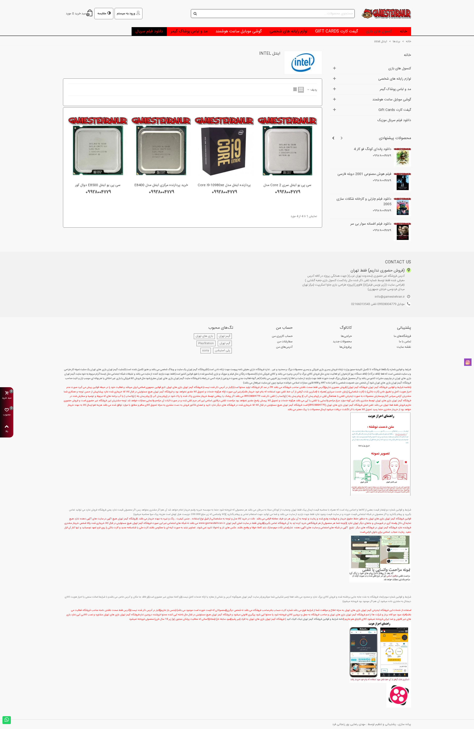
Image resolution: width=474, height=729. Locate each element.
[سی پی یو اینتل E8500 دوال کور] (98, 146)
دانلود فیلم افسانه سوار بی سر (370, 224)
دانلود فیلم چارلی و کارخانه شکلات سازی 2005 (363, 202)
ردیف (313, 90)
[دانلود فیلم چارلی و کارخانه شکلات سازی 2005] (402, 206)
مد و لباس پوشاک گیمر (189, 31)
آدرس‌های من (284, 347)
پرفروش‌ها (345, 347)
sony (205, 350)
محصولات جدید (342, 341)
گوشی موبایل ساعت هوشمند (239, 31)
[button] (341, 138)
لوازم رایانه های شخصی (288, 31)
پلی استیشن (222, 350)
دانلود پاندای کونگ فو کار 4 (372, 149)
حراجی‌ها (346, 336)
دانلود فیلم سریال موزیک (394, 120)
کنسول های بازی (379, 31)
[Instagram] (468, 362)
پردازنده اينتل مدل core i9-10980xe (224, 185)
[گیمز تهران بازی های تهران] (384, 13)
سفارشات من (285, 341)
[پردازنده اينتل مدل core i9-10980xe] (224, 146)
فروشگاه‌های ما (402, 336)
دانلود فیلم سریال (149, 31)
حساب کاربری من (282, 336)
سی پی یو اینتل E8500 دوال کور (97, 185)
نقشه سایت (404, 347)
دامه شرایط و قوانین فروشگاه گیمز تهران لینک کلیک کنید (315, 619)
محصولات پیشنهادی (395, 138)
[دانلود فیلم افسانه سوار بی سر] (402, 231)
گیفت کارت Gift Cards (336, 31)
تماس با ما (405, 341)
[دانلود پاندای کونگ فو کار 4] (402, 156)
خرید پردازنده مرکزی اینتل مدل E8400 (161, 185)
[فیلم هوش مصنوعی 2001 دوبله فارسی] (402, 181)
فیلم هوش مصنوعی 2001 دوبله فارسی (364, 174)
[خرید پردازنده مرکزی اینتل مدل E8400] (161, 146)
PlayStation (206, 343)
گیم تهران (224, 343)
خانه (403, 31)
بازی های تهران (204, 336)
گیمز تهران (224, 336)
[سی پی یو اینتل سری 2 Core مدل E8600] (287, 146)
